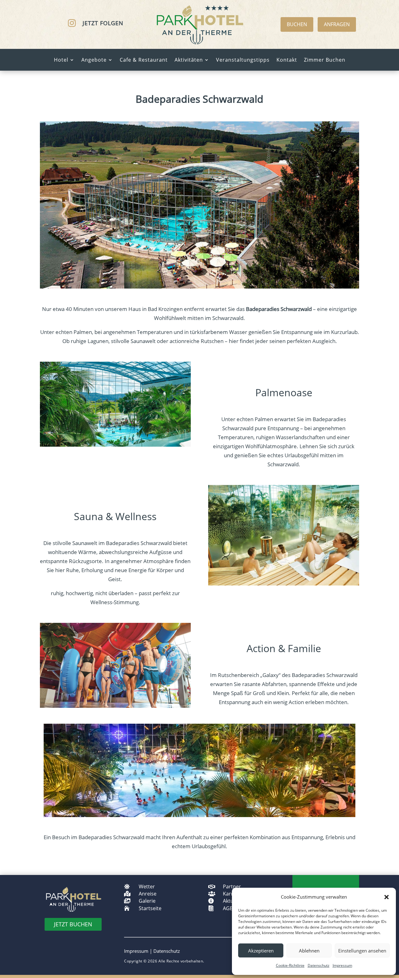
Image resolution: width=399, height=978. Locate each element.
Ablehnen (309, 950)
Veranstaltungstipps (243, 60)
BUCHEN (297, 24)
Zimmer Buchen (324, 60)
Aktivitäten (189, 60)
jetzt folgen (103, 23)
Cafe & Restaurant (144, 60)
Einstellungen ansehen (362, 950)
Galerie (147, 900)
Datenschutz (318, 965)
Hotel (61, 60)
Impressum (342, 965)
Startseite (150, 908)
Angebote (94, 60)
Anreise (147, 893)
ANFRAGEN (337, 24)
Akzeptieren (261, 950)
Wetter (147, 886)
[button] (386, 897)
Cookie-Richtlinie (290, 965)
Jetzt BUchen (73, 924)
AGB (228, 908)
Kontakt (286, 60)
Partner (232, 886)
